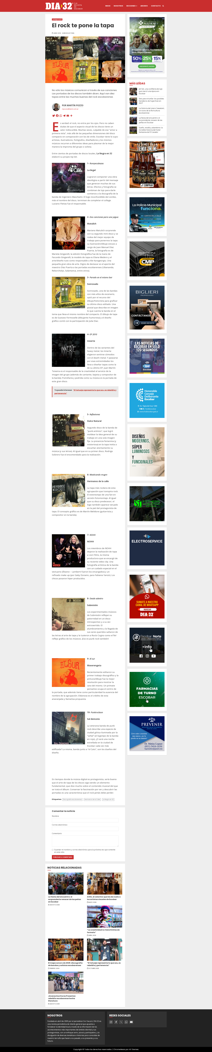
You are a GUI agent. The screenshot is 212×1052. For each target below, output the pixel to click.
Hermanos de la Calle (92, 799)
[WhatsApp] (60, 116)
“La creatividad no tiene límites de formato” (104, 917)
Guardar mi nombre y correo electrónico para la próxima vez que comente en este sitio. (84, 850)
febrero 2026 (54, 968)
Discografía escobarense (72, 799)
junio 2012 (57, 33)
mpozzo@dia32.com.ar (70, 109)
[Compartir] (71, 116)
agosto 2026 (55, 905)
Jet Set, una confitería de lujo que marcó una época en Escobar (150, 91)
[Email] (68, 116)
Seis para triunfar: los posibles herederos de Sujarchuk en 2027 (151, 100)
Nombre (55, 816)
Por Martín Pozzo (72, 105)
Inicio (107, 6)
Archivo (144, 6)
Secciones (130, 6)
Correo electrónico (59, 825)
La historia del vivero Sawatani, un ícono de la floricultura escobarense (151, 110)
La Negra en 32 (57, 19)
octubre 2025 (94, 968)
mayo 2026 (92, 902)
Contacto (156, 6)
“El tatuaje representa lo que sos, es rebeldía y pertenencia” (104, 950)
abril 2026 (92, 935)
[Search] (163, 6)
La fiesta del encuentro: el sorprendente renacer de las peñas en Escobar (65, 884)
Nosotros (118, 6)
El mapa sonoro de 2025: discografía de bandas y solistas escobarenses (65, 950)
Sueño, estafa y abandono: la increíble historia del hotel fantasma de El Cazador (151, 129)
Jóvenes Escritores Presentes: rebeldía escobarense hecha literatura (65, 983)
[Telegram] (64, 116)
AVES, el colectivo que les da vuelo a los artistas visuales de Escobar (104, 884)
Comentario (57, 833)
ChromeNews (119, 1049)
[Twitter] (53, 116)
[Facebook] (57, 116)
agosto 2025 (55, 1004)
